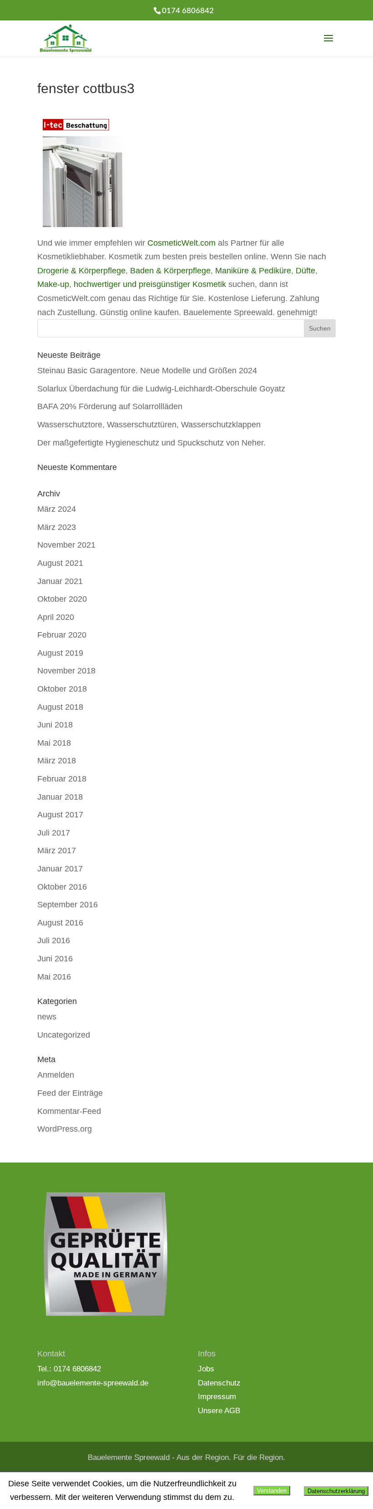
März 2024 (56, 509)
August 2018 (60, 707)
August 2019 (60, 653)
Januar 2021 (60, 581)
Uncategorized (63, 1034)
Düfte (305, 270)
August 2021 (60, 563)
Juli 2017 (53, 832)
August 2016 (60, 922)
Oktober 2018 (62, 688)
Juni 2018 (55, 724)
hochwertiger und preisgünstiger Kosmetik (150, 284)
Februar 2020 (61, 634)
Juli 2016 (53, 940)
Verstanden (272, 1490)
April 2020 (55, 617)
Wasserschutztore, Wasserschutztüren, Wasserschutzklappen (149, 424)
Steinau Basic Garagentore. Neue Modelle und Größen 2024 (147, 370)
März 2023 (56, 527)
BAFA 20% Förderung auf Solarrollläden (109, 406)
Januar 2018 (60, 797)
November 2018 (66, 670)
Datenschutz (219, 1383)
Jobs (206, 1369)
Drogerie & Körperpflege (81, 270)
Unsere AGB (219, 1410)
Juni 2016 (55, 958)
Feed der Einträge (70, 1093)
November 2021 (66, 544)
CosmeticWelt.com (181, 242)
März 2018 (56, 760)
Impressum (217, 1396)
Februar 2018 (61, 778)
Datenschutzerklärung (336, 1491)
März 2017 (56, 850)
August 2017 (60, 814)
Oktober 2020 (62, 599)
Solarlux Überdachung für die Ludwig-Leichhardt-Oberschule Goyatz (161, 388)
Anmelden (55, 1074)
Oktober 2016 (62, 886)
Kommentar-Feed (69, 1111)
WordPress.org (64, 1128)
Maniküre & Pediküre (253, 270)
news (46, 1016)
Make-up (53, 284)
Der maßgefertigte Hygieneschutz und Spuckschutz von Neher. (151, 442)
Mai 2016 (54, 976)
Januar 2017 (60, 868)
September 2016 (67, 904)
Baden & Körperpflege (170, 270)
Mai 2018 (54, 742)
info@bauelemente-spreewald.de (92, 1383)
